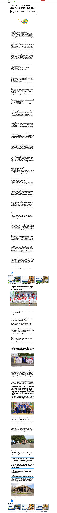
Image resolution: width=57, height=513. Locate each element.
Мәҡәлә (9, 2)
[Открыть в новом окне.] (12, 273)
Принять (46, 511)
